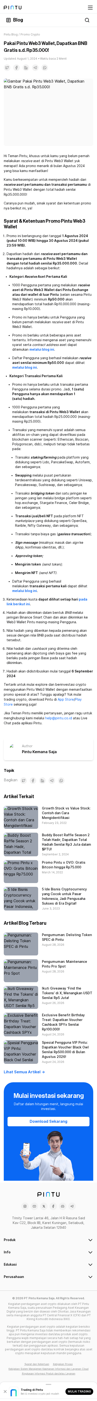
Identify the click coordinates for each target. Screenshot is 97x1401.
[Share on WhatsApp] (44, 67)
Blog (18, 20)
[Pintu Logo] (12, 7)
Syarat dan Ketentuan (36, 1364)
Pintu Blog (11, 34)
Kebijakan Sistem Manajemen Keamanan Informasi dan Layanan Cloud (48, 1368)
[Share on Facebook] (16, 67)
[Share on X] (7, 67)
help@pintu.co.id (58, 718)
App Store (66, 699)
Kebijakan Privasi (63, 1364)
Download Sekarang (48, 1121)
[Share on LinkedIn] (26, 67)
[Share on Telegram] (35, 67)
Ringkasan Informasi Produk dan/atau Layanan (48, 1373)
